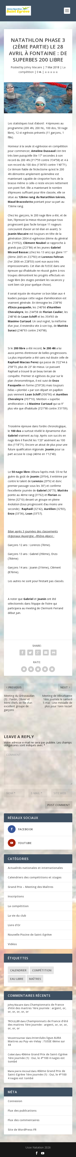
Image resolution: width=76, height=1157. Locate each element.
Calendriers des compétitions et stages (34, 877)
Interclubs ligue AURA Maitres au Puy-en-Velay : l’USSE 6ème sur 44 (36, 1041)
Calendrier (18, 970)
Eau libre (16, 979)
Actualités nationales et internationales (35, 868)
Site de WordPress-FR (22, 1129)
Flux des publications (22, 1110)
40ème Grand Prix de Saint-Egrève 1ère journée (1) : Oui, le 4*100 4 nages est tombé (37, 1057)
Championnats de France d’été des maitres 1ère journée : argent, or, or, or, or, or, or (37, 1008)
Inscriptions (16, 896)
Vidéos (12, 944)
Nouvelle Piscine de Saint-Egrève (30, 934)
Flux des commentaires (23, 1120)
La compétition (18, 906)
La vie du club (17, 915)
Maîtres (35, 979)
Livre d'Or (14, 925)
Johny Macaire (33, 67)
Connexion (15, 1101)
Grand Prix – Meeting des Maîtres (30, 887)
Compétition (41, 970)
